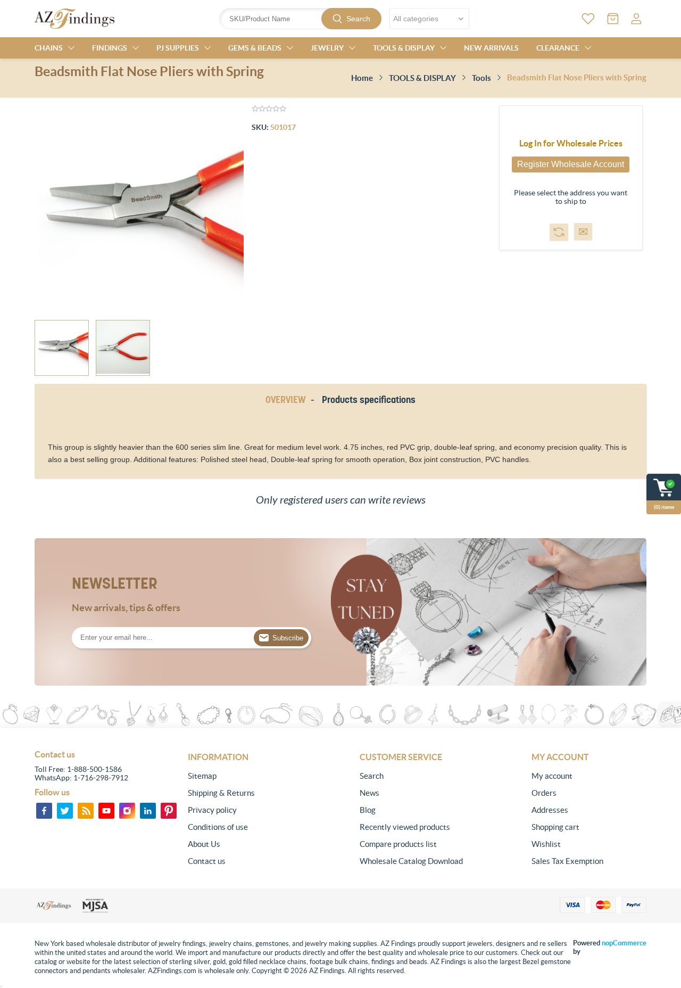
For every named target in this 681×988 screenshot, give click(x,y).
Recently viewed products (405, 826)
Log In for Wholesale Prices (570, 143)
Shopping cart (555, 826)
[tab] (287, 400)
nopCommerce (624, 943)
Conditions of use (218, 826)
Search (358, 18)
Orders (544, 792)
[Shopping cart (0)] (613, 18)
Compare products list (398, 844)
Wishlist (546, 844)
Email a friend (583, 231)
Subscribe (287, 638)
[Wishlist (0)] (588, 18)
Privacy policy (212, 809)
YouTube (106, 811)
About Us (204, 844)
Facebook (44, 811)
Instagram (127, 811)
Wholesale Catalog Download (411, 861)
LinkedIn (148, 811)
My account (551, 775)
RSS (86, 811)
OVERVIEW (285, 399)
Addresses (549, 809)
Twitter (65, 811)
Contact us (207, 861)
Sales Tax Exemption (567, 861)
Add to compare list (559, 232)
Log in (636, 18)
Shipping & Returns (221, 792)
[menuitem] (245, 776)
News (369, 792)
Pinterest (169, 811)
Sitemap (202, 775)
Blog (368, 809)
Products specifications (369, 399)
